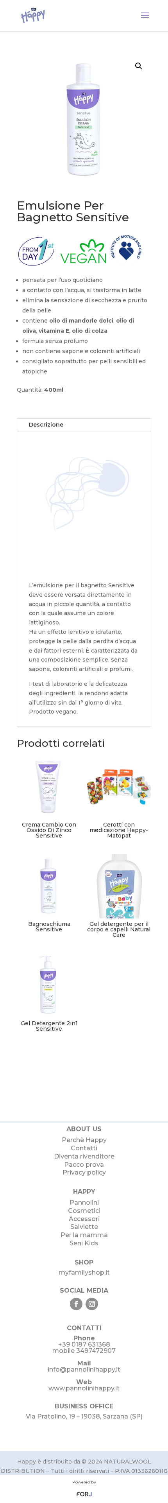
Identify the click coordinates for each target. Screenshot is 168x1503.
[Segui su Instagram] (92, 1304)
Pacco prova (84, 1164)
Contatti (84, 1148)
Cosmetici (84, 1210)
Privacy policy (84, 1172)
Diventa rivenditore (84, 1156)
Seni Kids (84, 1243)
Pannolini (84, 1202)
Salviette (84, 1226)
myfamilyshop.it (84, 1272)
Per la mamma (84, 1235)
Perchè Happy (84, 1140)
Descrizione (46, 424)
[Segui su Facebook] (76, 1304)
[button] (139, 66)
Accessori (84, 1219)
